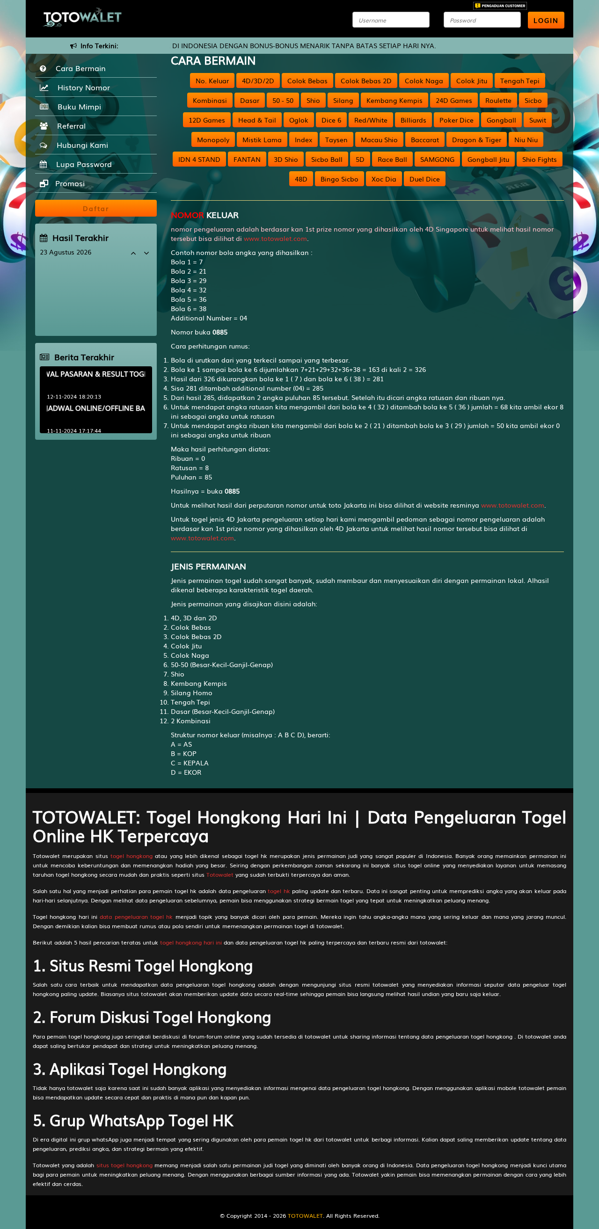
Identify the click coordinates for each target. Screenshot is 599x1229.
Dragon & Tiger (476, 139)
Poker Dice (456, 119)
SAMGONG (437, 159)
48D (301, 178)
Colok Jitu (471, 80)
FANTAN (247, 159)
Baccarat (425, 139)
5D (360, 159)
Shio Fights (539, 159)
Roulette (498, 100)
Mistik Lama (262, 139)
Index (303, 139)
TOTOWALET (305, 1215)
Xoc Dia (384, 178)
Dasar (249, 100)
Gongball (501, 119)
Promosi (69, 183)
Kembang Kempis (394, 100)
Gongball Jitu (488, 159)
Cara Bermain (78, 67)
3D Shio (286, 159)
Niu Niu (526, 139)
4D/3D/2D (258, 80)
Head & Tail (257, 119)
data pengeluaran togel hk (136, 916)
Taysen (336, 139)
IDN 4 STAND (199, 159)
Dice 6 (331, 119)
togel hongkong (131, 855)
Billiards (413, 119)
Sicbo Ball (327, 159)
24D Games (454, 100)
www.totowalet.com (275, 238)
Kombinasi (210, 100)
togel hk (279, 891)
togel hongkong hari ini (191, 942)
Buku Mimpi (77, 106)
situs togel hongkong (124, 1165)
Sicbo (533, 100)
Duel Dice (424, 178)
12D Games (207, 119)
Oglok (298, 119)
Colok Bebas (307, 80)
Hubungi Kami (80, 144)
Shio (313, 100)
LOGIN (546, 20)
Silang (343, 100)
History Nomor (81, 87)
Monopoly (213, 139)
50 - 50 (282, 100)
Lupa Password (81, 163)
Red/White (370, 119)
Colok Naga (424, 80)
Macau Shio (379, 139)
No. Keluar (212, 80)
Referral (69, 125)
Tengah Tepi (520, 80)
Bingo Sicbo (339, 178)
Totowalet (220, 874)
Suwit (537, 119)
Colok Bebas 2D (366, 80)
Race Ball (392, 159)
